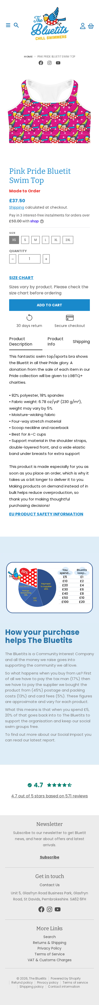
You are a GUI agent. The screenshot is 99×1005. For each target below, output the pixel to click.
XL (55, 240)
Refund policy (22, 982)
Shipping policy (32, 986)
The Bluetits (37, 978)
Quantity (18, 251)
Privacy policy (47, 982)
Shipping (16, 207)
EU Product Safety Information (46, 514)
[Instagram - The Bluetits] (49, 63)
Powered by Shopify (66, 978)
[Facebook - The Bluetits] (41, 63)
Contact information (64, 986)
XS (14, 240)
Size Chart (21, 278)
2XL (67, 240)
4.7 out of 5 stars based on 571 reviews (49, 796)
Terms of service (75, 982)
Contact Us (50, 884)
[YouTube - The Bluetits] (58, 63)
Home (28, 56)
